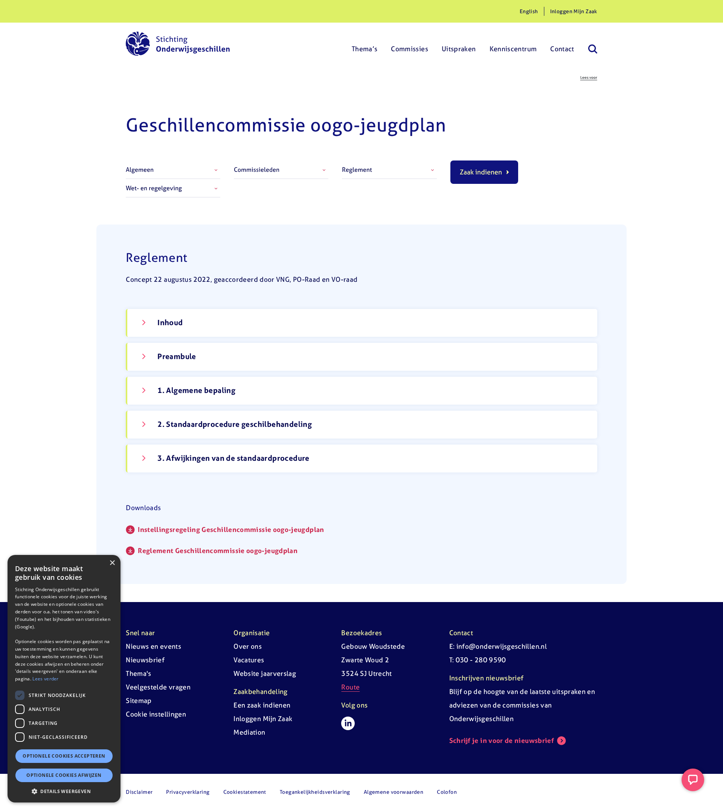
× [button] (112, 563)
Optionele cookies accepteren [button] (64, 756)
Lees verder (45, 679)
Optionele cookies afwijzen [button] (63, 775)
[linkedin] (348, 723)
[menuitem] (364, 44)
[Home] (177, 44)
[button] (64, 791)
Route (350, 687)
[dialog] (64, 678)
